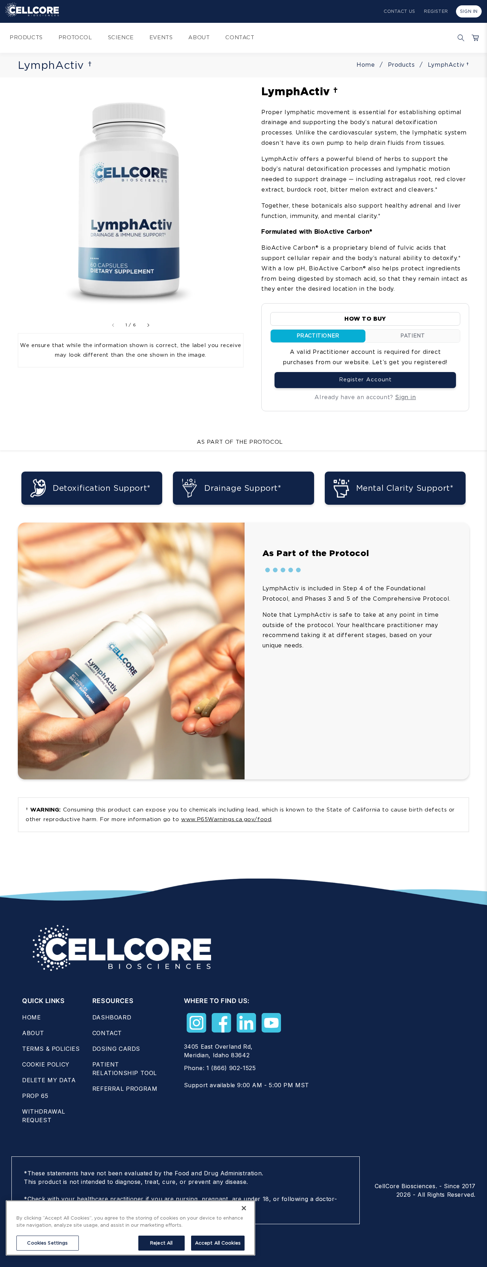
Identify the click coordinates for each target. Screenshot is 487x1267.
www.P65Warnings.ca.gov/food (226, 819)
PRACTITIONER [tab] (318, 336)
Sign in (405, 397)
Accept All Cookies (218, 1243)
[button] (459, 37)
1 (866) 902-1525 (231, 1068)
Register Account (365, 379)
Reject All (161, 1243)
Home (366, 64)
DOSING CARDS (116, 1048)
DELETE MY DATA (49, 1080)
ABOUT (33, 1033)
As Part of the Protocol (240, 442)
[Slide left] (113, 325)
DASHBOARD (111, 1017)
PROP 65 (35, 1095)
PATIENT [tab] (412, 336)
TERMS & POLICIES (51, 1048)
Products (401, 64)
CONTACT (107, 1033)
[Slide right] (148, 325)
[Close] (244, 1208)
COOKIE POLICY (46, 1064)
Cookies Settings (47, 1243)
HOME (31, 1017)
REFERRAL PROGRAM (125, 1088)
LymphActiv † (448, 64)
